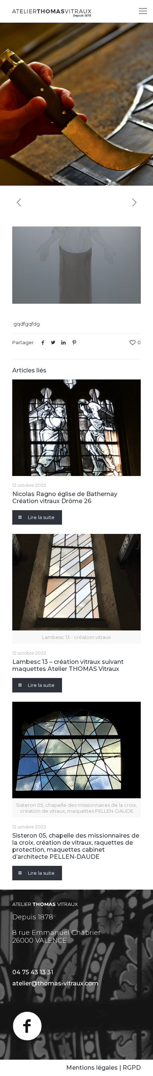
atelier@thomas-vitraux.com (55, 983)
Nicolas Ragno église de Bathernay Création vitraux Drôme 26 (64, 497)
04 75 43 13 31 (32, 972)
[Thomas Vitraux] (52, 11)
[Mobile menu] (143, 11)
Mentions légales (92, 1067)
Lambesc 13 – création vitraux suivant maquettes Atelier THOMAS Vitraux (68, 665)
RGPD (132, 1067)
